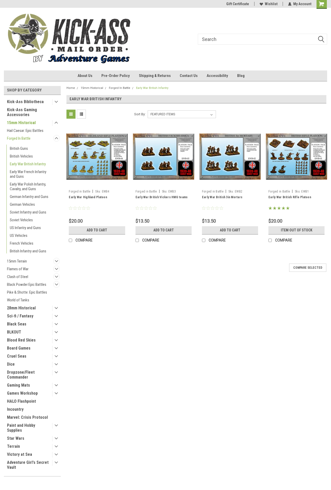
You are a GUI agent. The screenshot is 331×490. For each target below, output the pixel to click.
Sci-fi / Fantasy (20, 316)
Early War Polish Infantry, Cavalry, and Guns (28, 186)
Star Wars (15, 438)
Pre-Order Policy (115, 75)
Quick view (97, 183)
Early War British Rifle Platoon (289, 197)
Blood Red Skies (21, 340)
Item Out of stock (296, 230)
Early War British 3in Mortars (222, 197)
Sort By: (140, 114)
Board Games (19, 348)
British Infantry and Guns (28, 251)
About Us (85, 75)
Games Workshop (22, 393)
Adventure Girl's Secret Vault (28, 465)
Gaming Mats (18, 385)
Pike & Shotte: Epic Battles (27, 292)
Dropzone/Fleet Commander (21, 375)
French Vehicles (21, 243)
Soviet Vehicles (21, 220)
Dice (11, 364)
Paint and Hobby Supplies (21, 428)
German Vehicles (22, 204)
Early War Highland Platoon (88, 197)
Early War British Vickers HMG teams (162, 197)
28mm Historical (21, 308)
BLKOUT (14, 332)
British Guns (19, 148)
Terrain (13, 446)
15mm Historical (21, 122)
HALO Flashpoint (21, 401)
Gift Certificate (237, 4)
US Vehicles (18, 235)
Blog (241, 75)
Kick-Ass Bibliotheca (25, 101)
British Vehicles (21, 156)
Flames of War (17, 269)
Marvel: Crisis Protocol (27, 417)
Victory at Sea (19, 454)
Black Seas (16, 324)
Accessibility (217, 75)
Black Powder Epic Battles (26, 284)
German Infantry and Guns (29, 196)
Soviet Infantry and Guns (28, 212)
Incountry (15, 409)
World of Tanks (18, 300)
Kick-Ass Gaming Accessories (22, 112)
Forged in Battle (79, 191)
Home (70, 88)
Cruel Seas (16, 356)
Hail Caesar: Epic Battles (25, 130)
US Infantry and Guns (25, 227)
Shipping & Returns (155, 75)
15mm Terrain (17, 261)
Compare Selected (307, 267)
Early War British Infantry (28, 164)
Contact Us (189, 75)
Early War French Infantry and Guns (28, 174)
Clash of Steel (17, 276)
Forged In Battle (19, 138)
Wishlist (271, 4)
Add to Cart (97, 230)
